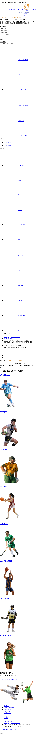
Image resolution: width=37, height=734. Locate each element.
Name (2, 26)
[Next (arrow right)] (2, 733)
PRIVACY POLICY (6, 364)
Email (2, 30)
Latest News (7, 142)
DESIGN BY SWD (7, 367)
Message (3, 39)
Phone (2, 28)
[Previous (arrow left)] (1, 733)
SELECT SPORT (25, 14)
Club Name (3, 32)
